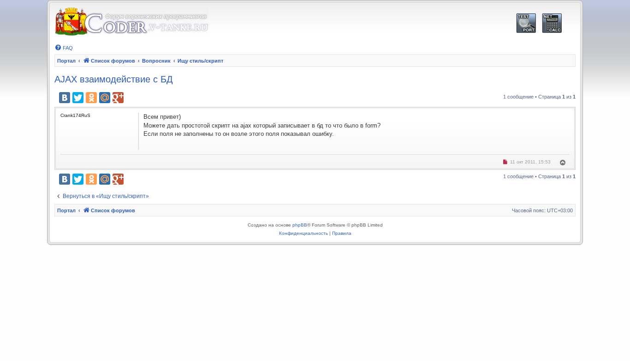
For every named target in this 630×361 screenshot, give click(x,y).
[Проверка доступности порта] (526, 23)
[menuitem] (63, 47)
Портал (66, 61)
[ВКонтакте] (64, 97)
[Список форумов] (131, 21)
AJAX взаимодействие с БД (113, 79)
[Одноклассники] (91, 97)
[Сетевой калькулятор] (552, 23)
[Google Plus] (118, 97)
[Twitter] (77, 97)
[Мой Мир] (104, 97)
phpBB (299, 224)
